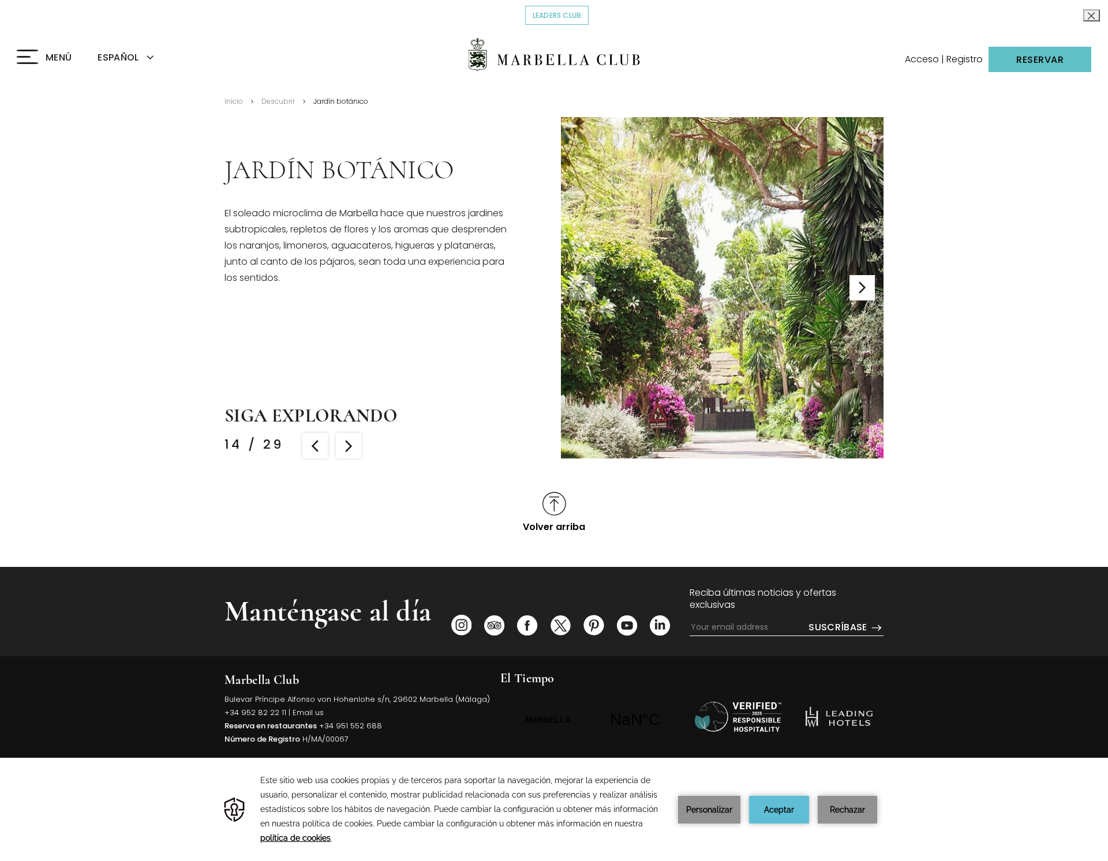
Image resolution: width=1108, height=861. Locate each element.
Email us (308, 712)
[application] (554, 809)
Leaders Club (561, 15)
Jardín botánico (340, 101)
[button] (862, 287)
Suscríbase (839, 628)
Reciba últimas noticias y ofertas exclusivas (763, 599)
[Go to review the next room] (348, 445)
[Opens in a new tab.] (461, 624)
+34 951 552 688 (350, 725)
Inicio (233, 101)
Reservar (1040, 59)
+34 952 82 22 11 (255, 712)
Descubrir (278, 101)
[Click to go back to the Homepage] (554, 54)
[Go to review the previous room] (315, 445)
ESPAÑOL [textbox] (118, 57)
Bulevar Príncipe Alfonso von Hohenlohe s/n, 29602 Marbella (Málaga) (357, 699)
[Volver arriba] (738, 717)
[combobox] (139, 58)
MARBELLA (591, 719)
